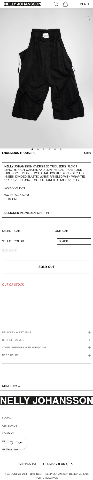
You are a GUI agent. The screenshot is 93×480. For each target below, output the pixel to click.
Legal (6, 441)
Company (8, 433)
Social (6, 417)
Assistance (9, 425)
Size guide (9, 250)
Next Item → (11, 385)
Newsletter (10, 449)
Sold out (46, 267)
